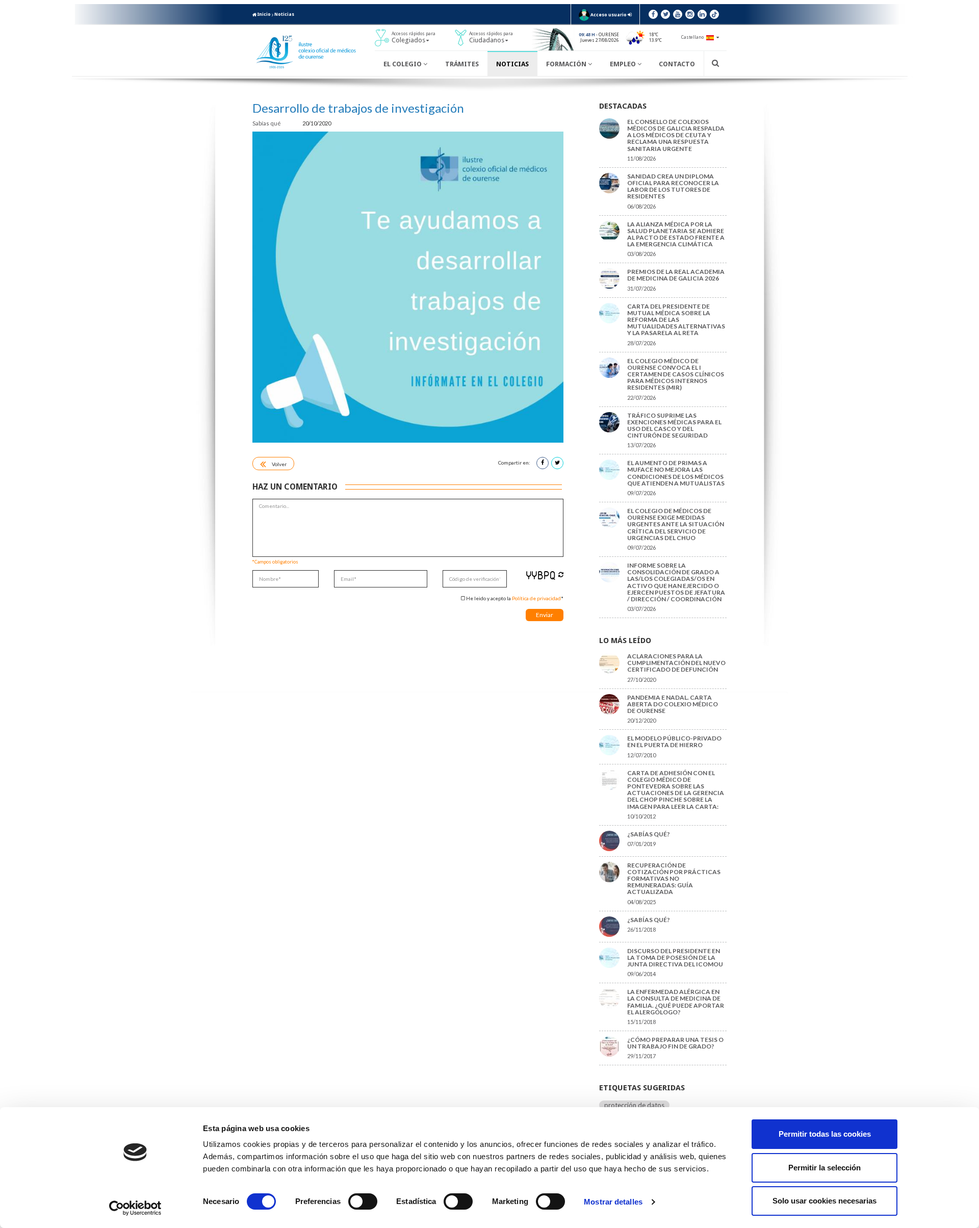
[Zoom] (407, 287)
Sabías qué (267, 123)
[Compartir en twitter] (557, 463)
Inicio (263, 14)
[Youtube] (677, 14)
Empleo (623, 64)
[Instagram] (689, 14)
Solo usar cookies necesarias (824, 1200)
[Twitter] (665, 14)
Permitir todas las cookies (825, 1134)
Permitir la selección (824, 1167)
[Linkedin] (702, 14)
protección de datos (634, 1105)
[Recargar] (560, 574)
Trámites (462, 64)
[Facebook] (653, 14)
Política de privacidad (536, 598)
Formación (567, 64)
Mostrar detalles (613, 1201)
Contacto (677, 64)
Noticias (284, 14)
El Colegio (403, 64)
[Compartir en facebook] (542, 463)
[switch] (362, 1201)
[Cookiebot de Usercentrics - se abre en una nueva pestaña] (135, 1208)
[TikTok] (714, 14)
